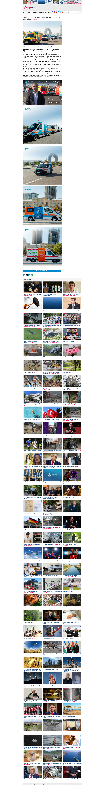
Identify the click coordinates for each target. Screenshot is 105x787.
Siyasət (28, 12)
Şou (45, 12)
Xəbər (24, 12)
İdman (42, 12)
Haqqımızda (57, 784)
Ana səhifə (26, 784)
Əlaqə (61, 784)
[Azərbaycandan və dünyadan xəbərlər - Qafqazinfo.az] (30, 7)
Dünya (35, 12)
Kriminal (32, 12)
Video (29, 784)
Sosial (24, 46)
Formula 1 (49, 12)
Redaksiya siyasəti (65, 784)
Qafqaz (39, 12)
